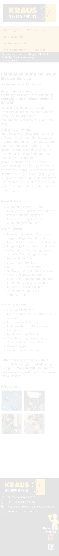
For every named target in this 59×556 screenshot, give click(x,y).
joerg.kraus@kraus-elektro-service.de (31, 506)
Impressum (14, 511)
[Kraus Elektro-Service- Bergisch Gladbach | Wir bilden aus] (12, 401)
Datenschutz (31, 511)
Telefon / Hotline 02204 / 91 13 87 (19, 60)
